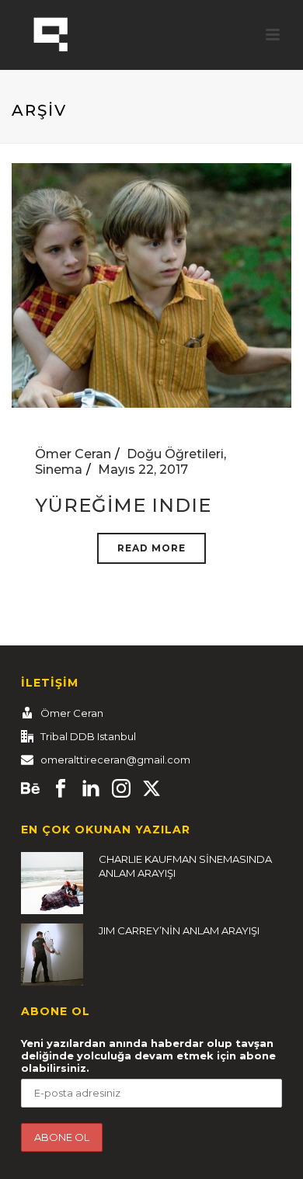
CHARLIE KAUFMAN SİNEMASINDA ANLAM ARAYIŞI (185, 866)
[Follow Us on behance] (30, 789)
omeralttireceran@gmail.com (115, 759)
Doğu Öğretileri (175, 454)
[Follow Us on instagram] (121, 789)
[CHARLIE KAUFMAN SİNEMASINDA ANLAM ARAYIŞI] (52, 883)
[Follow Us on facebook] (60, 789)
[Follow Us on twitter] (151, 789)
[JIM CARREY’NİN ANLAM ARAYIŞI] (52, 954)
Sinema (58, 469)
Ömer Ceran (73, 454)
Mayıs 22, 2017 (143, 469)
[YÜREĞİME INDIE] (151, 284)
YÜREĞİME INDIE (123, 505)
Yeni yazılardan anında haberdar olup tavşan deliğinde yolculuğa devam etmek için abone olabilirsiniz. (148, 1055)
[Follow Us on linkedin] (91, 789)
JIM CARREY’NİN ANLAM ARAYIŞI (179, 930)
